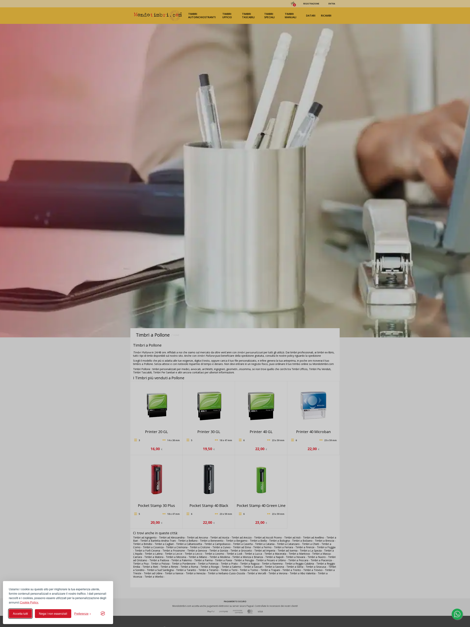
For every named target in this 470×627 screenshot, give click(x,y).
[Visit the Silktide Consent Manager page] (102, 613)
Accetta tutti (20, 613)
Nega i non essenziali (53, 613)
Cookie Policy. (29, 602)
